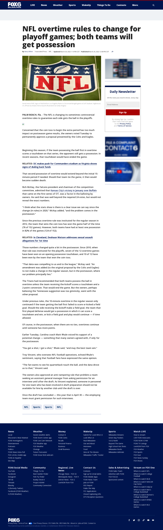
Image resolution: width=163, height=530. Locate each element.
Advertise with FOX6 (116, 474)
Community (39, 467)
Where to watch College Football (143, 475)
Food (85, 449)
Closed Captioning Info (92, 494)
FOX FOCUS (113, 477)
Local (10, 435)
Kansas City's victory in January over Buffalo (74, 190)
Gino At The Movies (91, 452)
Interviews (87, 446)
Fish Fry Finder (38, 477)
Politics (10, 449)
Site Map (11, 461)
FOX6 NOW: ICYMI (141, 440)
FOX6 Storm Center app (42, 438)
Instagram (12, 477)
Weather (37, 431)
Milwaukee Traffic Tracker (93, 455)
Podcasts (11, 446)
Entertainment (13, 443)
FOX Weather (38, 446)
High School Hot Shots (117, 446)
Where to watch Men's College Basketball (142, 491)
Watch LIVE (140, 431)
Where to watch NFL (142, 471)
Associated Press (41, 52)
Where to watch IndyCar (143, 487)
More (135, 5)
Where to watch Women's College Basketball (144, 496)
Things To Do (38, 471)
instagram (139, 520)
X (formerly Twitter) (15, 488)
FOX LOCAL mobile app (17, 455)
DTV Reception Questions (93, 497)
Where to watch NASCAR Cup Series (143, 483)
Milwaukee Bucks (115, 449)
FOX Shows (138, 461)
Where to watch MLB (142, 479)
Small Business (64, 449)
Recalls (61, 440)
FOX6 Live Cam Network (42, 440)
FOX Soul (137, 455)
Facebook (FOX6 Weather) (18, 491)
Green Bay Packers (116, 438)
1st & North (113, 440)
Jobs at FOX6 (88, 482)
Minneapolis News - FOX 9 (68, 477)
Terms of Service (124, 126)
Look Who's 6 (88, 438)
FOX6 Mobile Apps (90, 477)
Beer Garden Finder (40, 474)
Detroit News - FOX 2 (66, 480)
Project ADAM (38, 482)
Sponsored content (116, 480)
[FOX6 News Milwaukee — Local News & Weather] (16, 5)
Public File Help (89, 488)
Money (62, 431)
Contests (86, 471)
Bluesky (11, 485)
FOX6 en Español (14, 458)
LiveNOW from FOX (141, 446)
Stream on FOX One (144, 467)
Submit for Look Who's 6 (93, 435)
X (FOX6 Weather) (15, 494)
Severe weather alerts (41, 435)
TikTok (10, 480)
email (153, 520)
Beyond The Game (116, 443)
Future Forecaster (40, 452)
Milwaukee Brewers (116, 435)
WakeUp (87, 431)
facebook (129, 520)
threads (143, 520)
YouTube (11, 471)
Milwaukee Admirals (116, 452)
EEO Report (87, 485)
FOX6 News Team (90, 480)
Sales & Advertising (119, 467)
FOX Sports (138, 452)
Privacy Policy (125, 124)
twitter (134, 520)
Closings (36, 449)
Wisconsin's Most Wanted (18, 438)
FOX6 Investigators (15, 440)
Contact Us (89, 467)
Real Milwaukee (89, 440)
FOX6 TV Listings (140, 443)
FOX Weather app (40, 443)
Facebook (12, 474)
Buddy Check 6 (39, 480)
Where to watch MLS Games (142, 506)
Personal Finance (64, 443)
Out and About (89, 443)
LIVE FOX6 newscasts (142, 438)
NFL (50, 52)
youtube (148, 520)
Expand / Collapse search (153, 5)
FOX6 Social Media (17, 467)
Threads (11, 482)
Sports (36, 407)
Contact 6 (62, 435)
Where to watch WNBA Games (143, 501)
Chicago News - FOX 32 (67, 474)
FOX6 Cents (62, 438)
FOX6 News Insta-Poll (16, 452)
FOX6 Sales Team (115, 471)
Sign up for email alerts (92, 474)
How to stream (139, 435)
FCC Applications (89, 491)
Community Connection (42, 485)
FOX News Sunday (141, 458)
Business (61, 446)
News (11, 431)
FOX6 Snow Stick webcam (43, 455)
